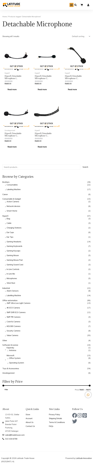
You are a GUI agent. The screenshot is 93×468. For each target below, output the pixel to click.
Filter (6, 389)
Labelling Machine (14, 295)
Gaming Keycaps (13, 251)
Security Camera (13, 331)
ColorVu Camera (13, 321)
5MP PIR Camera (13, 317)
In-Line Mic (11, 274)
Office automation (9, 300)
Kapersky (10, 347)
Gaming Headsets (14, 241)
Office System (15, 358)
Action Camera (13, 201)
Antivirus (12, 350)
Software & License (10, 345)
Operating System (16, 363)
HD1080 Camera (13, 326)
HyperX (5, 216)
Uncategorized (8, 373)
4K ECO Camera (13, 308)
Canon (5, 194)
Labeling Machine (14, 189)
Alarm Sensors (13, 291)
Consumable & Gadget (11, 199)
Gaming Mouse (13, 255)
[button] (72, 5)
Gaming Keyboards (14, 246)
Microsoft (10, 355)
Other (4, 340)
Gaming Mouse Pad (15, 260)
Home (4, 17)
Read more (12, 89)
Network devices (13, 206)
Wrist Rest (11, 283)
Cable (9, 223)
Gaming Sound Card (15, 264)
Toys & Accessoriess (10, 368)
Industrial (6, 288)
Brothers (5, 182)
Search (85, 167)
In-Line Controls (13, 269)
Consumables (12, 185)
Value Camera (12, 335)
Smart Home (12, 211)
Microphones (12, 278)
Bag (8, 218)
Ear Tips (10, 237)
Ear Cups (10, 232)
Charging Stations (14, 228)
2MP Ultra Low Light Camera (18, 303)
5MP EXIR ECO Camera (16, 312)
